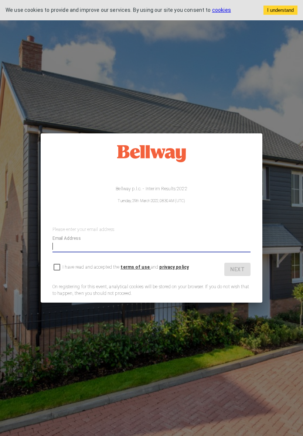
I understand (280, 10)
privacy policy (174, 267)
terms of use (135, 267)
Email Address (66, 238)
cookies (221, 10)
